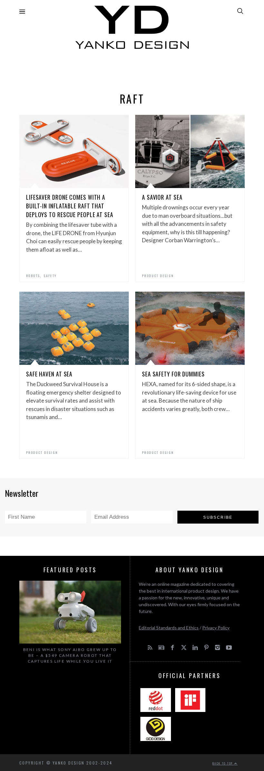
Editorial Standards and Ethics (169, 627)
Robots (33, 275)
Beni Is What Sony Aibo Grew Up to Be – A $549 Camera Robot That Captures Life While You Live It (70, 655)
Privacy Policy (216, 627)
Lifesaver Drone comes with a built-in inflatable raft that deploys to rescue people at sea (69, 206)
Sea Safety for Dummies (173, 374)
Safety (50, 275)
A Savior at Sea (162, 197)
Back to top (223, 763)
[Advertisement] (132, 69)
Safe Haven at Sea (49, 374)
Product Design (158, 275)
